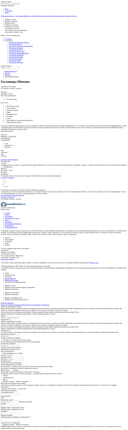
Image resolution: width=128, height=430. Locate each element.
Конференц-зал (12, 114)
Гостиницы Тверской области (19, 42)
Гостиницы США (15, 60)
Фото (6, 9)
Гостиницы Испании (16, 57)
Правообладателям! (11, 280)
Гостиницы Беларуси (16, 50)
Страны (7, 213)
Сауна (9, 118)
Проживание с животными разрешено (20, 120)
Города (7, 215)
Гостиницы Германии (16, 55)
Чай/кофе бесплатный (14, 122)
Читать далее (94, 263)
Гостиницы (8, 216)
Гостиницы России (15, 44)
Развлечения (9, 225)
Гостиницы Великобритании (18, 53)
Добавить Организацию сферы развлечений (20, 287)
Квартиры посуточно (12, 218)
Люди (7, 12)
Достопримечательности (13, 224)
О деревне (8, 39)
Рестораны (8, 222)
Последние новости (7, 259)
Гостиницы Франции (16, 62)
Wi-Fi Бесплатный (13, 106)
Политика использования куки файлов (36, 305)
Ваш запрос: (5, 387)
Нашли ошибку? (10, 278)
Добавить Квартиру (11, 294)
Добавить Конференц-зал (13, 298)
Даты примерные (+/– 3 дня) (12, 353)
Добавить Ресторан (11, 289)
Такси (7, 220)
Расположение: (8, 377)
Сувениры (8, 11)
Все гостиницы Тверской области (12, 195)
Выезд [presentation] (3, 359)
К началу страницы (7, 178)
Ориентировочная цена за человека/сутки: (9, 391)
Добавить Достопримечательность (16, 299)
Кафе (8, 112)
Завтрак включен (12, 110)
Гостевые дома (12, 99)
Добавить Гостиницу (12, 292)
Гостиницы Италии (15, 59)
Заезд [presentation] (2, 355)
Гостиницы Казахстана (16, 51)
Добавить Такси (10, 285)
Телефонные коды (11, 227)
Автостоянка (11, 108)
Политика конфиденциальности (12, 305)
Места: (5, 380)
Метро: (5, 375)
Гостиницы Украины (16, 48)
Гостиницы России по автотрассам (21, 46)
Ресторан (10, 116)
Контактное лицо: (7, 400)
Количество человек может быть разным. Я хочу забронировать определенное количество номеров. (20, 341)
